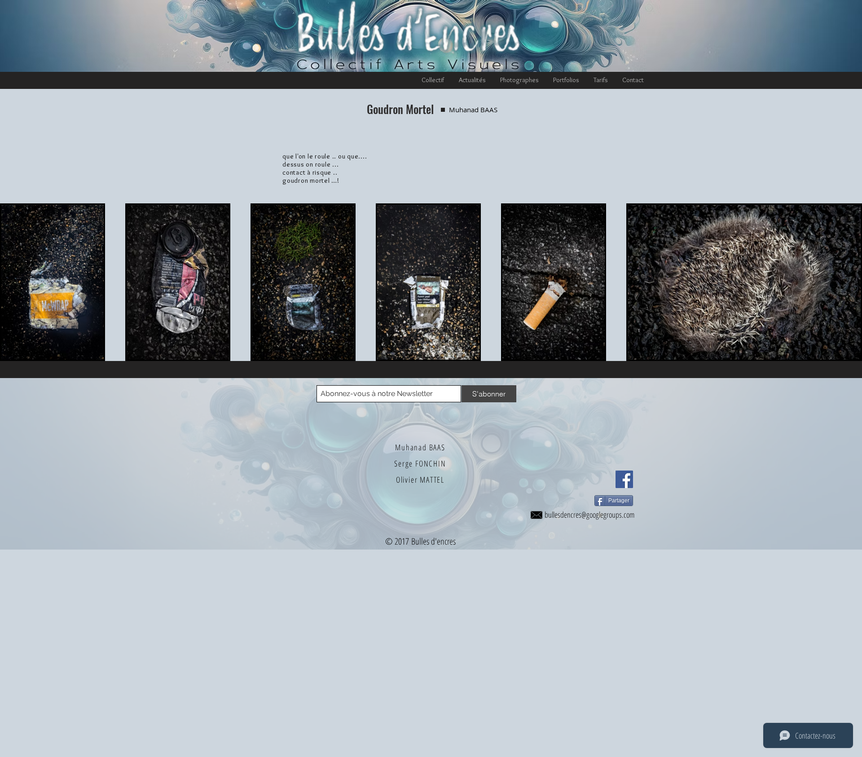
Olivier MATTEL (420, 479)
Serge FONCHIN (420, 463)
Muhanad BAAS (420, 447)
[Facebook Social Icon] (624, 479)
